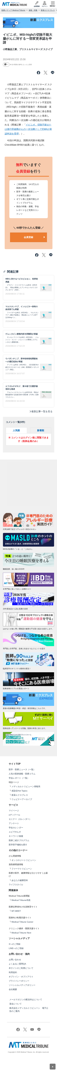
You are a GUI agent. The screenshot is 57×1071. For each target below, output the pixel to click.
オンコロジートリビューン (24, 860)
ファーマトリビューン (22, 869)
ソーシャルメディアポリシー (22, 985)
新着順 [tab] (40, 430)
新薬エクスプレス (48, 10)
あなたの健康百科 (20, 880)
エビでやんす (15, 832)
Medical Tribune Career (22, 922)
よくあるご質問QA (17, 964)
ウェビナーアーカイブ (22, 799)
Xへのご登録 (14, 944)
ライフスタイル (16, 884)
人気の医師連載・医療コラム (22, 774)
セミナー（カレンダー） (20, 819)
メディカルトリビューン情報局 (26, 786)
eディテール (14, 815)
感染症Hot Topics (19, 791)
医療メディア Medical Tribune (13, 10)
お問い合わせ (15, 959)
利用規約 (13, 972)
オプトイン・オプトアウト (21, 976)
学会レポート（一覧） (19, 778)
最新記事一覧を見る (41, 411)
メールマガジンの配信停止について (25, 999)
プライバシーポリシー (19, 981)
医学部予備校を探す (18, 844)
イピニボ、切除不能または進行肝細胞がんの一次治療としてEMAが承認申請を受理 (28, 129)
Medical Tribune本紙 (21, 900)
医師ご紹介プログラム (19, 840)
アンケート (14, 823)
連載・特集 (33, 10)
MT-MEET (16, 911)
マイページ (14, 810)
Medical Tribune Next (21, 933)
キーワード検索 (16, 836)
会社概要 (13, 989)
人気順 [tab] (16, 430)
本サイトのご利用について (21, 968)
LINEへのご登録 (16, 948)
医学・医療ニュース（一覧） (22, 769)
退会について (15, 1004)
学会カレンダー (16, 827)
